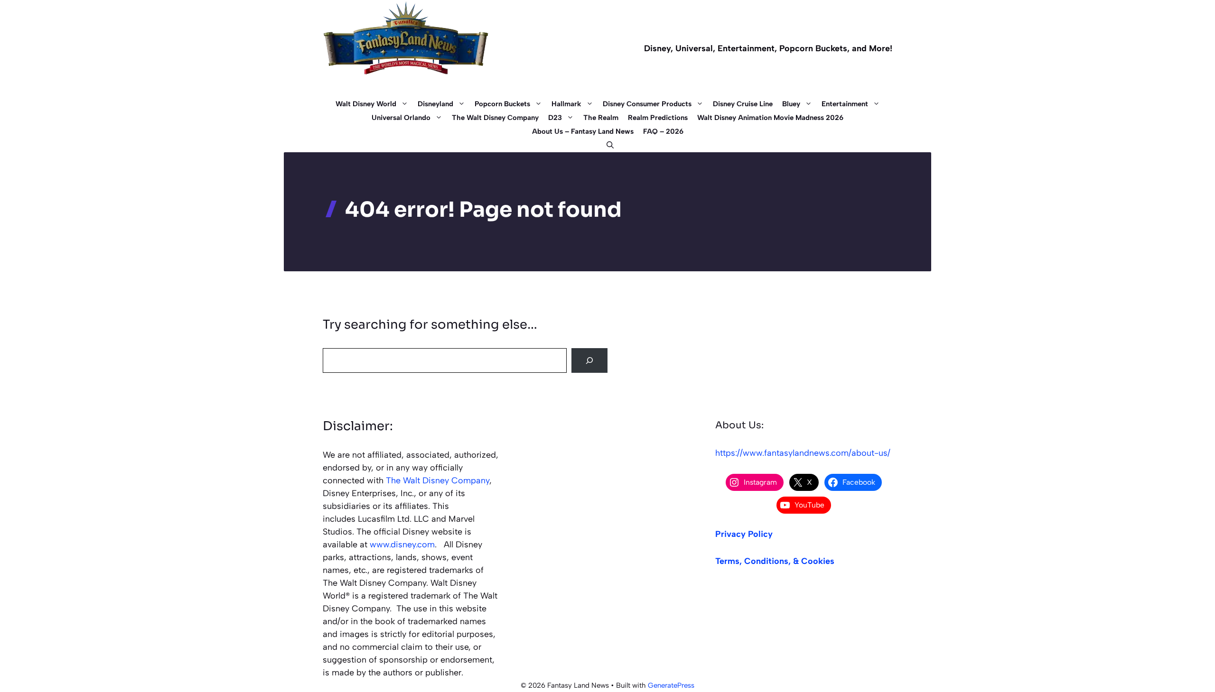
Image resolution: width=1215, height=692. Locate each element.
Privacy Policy (744, 534)
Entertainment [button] (845, 104)
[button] (608, 145)
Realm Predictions (658, 117)
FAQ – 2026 (663, 131)
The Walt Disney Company (495, 117)
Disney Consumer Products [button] (647, 104)
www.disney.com (402, 544)
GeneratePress (671, 685)
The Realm (600, 117)
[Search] (589, 360)
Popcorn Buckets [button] (502, 104)
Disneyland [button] (435, 104)
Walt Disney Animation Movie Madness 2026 (770, 117)
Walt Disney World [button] (366, 104)
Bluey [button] (791, 104)
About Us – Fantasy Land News (583, 131)
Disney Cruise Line (743, 104)
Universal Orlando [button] (401, 117)
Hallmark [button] (566, 104)
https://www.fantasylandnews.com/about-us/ (802, 453)
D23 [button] (555, 117)
